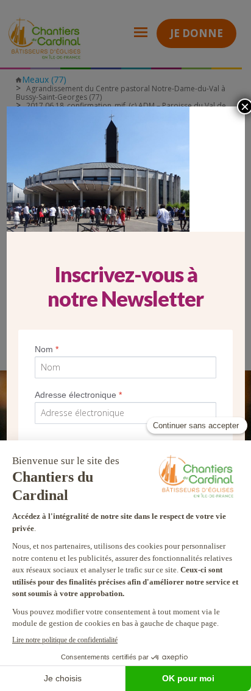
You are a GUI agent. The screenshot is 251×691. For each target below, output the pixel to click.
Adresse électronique (78, 395)
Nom (46, 349)
